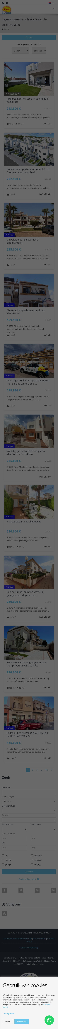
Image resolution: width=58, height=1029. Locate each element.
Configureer (8, 1013)
